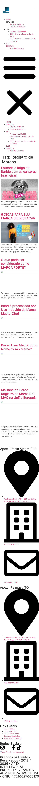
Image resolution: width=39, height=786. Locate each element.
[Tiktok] (19, 747)
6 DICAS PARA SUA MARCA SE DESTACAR (18, 216)
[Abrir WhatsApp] (34, 781)
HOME (8, 20)
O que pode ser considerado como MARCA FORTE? (15, 263)
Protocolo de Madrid (18, 32)
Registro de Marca (17, 24)
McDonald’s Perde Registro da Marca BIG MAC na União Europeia (19, 394)
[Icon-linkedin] (8, 747)
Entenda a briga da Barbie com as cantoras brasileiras (18, 171)
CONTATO (10, 46)
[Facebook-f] (13, 747)
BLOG (8, 44)
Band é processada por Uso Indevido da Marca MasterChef (18, 309)
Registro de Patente (17, 27)
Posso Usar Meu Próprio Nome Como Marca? (19, 347)
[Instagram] (2, 747)
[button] (19, 85)
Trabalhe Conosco (17, 48)
